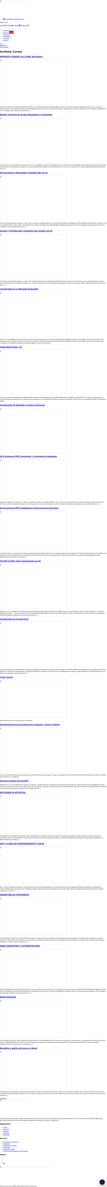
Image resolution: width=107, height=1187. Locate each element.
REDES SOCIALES (8, 997)
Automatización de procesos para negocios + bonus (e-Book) (30, 724)
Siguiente (4, 1098)
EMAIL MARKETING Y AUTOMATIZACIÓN (20, 945)
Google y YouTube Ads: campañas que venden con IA (26, 230)
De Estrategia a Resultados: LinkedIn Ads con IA (24, 172)
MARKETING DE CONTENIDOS (14, 894)
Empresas (6, 35)
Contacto (6, 38)
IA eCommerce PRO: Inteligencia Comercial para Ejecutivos (29, 508)
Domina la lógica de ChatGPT (14, 780)
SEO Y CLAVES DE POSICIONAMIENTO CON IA (22, 843)
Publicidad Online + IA (11, 347)
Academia (6, 30)
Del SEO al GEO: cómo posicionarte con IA (20, 561)
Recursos (8, 33)
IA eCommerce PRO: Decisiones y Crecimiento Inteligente (28, 456)
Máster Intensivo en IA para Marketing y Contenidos (26, 114)
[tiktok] (4, 1164)
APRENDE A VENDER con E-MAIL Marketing (21, 56)
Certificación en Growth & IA (14, 619)
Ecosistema (7, 36)
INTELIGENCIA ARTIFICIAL (13, 792)
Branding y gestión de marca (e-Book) (19, 1048)
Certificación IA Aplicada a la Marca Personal (22, 405)
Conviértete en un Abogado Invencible (19, 288)
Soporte (5, 40)
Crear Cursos (6, 677)
